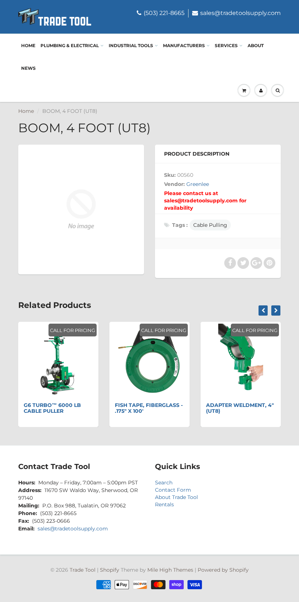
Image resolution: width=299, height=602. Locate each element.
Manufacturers (184, 45)
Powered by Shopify (223, 570)
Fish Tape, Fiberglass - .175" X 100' (149, 408)
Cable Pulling (210, 225)
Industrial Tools (131, 45)
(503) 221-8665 (164, 12)
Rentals (164, 504)
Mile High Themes (170, 570)
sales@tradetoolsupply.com (240, 12)
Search (163, 482)
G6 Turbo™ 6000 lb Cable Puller (52, 408)
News (28, 68)
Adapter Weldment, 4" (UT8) (240, 408)
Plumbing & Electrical (69, 45)
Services (226, 45)
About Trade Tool (176, 497)
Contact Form (173, 490)
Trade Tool (83, 570)
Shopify (109, 570)
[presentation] (263, 310)
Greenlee (197, 184)
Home (28, 45)
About (256, 45)
